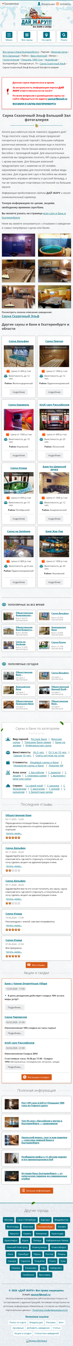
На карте (46, 39)
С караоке (53, 785)
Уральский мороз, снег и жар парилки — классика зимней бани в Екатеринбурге (44, 1140)
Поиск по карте (17, 1322)
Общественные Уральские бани (25, 702)
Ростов (49, 1254)
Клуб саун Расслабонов (54, 404)
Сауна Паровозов (16, 1017)
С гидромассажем (35, 775)
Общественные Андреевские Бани (24, 615)
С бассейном (36, 772)
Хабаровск (56, 1267)
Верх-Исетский (39, 55)
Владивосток (62, 1219)
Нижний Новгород (17, 1247)
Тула (62, 1261)
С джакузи (54, 772)
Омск (10, 1254)
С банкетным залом (41, 792)
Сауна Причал (54, 341)
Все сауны (27, 39)
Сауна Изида (18, 468)
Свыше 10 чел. (22, 755)
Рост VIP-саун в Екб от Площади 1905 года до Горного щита (42, 1104)
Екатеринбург (45, 1226)
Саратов (25, 1261)
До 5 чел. (38, 752)
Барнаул (45, 1219)
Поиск (64, 39)
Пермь (37, 1254)
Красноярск (11, 1240)
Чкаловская (51, 59)
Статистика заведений (47, 1333)
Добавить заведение (38, 1327)
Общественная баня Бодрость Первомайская (24, 630)
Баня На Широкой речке (54, 468)
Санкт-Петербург (26, 1219)
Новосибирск (58, 1247)
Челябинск (28, 1274)
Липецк (37, 1240)
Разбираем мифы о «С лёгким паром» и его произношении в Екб (44, 1158)
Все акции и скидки (38, 1077)
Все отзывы (38, 965)
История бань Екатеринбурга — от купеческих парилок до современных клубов (44, 1176)
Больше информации (38, 1190)
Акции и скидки (22, 1333)
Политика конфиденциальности (50, 1310)
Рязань (62, 1254)
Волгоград (12, 1226)
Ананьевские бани (58, 628)
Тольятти (39, 1261)
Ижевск (62, 1226)
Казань (27, 1233)
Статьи (56, 1327)
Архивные (18, 1327)
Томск (52, 1261)
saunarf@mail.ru (57, 98)
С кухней (54, 788)
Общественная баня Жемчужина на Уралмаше (59, 705)
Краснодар (57, 1233)
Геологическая (11, 59)
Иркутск (14, 1233)
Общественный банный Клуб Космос (60, 689)
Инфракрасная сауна (38, 745)
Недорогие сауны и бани (28, 765)
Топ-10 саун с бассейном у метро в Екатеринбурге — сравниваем (41, 1122)
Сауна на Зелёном (18, 531)
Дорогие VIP (56, 765)
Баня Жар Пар (54, 531)
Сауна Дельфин (19, 341)
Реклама (50, 1322)
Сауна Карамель (18, 404)
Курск (25, 1240)
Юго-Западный (11, 55)
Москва (8, 1219)
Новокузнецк (39, 1247)
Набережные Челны (57, 1240)
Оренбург (23, 1254)
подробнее (19, 392)
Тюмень (15, 1267)
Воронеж (28, 1226)
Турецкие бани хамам (37, 742)
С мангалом (37, 788)
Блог (61, 1322)
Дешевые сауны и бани (44, 762)
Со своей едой (34, 785)
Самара (12, 1261)
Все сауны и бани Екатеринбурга (21, 51)
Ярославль (45, 1274)
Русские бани (39, 739)
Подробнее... (15, 1007)
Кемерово (41, 1233)
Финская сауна (59, 51)
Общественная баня (18, 815)
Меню (9, 39)
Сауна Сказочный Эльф (52, 63)
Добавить (65, 3)
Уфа (43, 1267)
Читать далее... (14, 833)
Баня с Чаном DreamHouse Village (26, 983)
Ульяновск (31, 1267)
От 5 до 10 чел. (58, 752)
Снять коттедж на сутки (50, 755)
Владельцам (48, 3)
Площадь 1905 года (32, 59)
